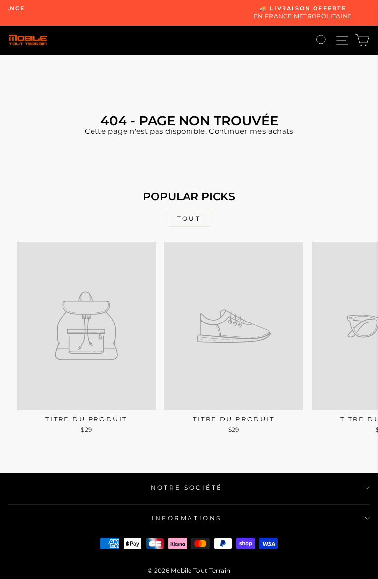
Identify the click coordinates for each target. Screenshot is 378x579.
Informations (186, 518)
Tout (189, 218)
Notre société (186, 487)
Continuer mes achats (251, 131)
